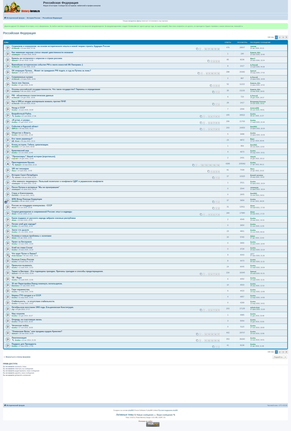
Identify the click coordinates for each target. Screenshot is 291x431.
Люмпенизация (19, 338)
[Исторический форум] (23, 6)
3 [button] (283, 37)
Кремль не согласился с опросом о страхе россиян (37, 58)
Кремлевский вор (20, 150)
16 (205, 49)
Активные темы (125, 414)
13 (205, 334)
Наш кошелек (18, 314)
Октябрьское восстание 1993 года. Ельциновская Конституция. (43, 307)
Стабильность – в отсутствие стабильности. (33, 301)
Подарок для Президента (24, 344)
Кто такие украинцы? (22, 139)
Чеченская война (20, 325)
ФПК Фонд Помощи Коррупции (27, 199)
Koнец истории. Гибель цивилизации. (30, 145)
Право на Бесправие (22, 242)
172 (202, 165)
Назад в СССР (18, 108)
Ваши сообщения (164, 415)
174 (210, 165)
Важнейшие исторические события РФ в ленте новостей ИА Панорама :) (47, 65)
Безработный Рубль (21, 114)
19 (215, 49)
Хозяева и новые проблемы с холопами (31, 236)
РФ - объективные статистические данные (32, 95)
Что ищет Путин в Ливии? (24, 253)
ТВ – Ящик (17, 278)
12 (218, 73)
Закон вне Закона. (21, 83)
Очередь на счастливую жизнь (27, 319)
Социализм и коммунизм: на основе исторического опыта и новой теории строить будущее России (61, 46)
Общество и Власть (21, 133)
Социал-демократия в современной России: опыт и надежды (42, 212)
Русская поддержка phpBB (168, 410)
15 (212, 334)
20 (218, 49)
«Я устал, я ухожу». (21, 120)
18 (212, 49)
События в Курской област (25, 126)
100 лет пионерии (20, 168)
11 (215, 73)
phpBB (130, 410)
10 (212, 73)
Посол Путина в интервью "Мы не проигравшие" (36, 187)
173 (206, 165)
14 (209, 334)
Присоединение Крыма (23, 162)
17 (209, 49)
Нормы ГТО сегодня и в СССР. (26, 295)
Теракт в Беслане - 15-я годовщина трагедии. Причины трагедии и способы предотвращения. (57, 271)
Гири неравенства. (21, 289)
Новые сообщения (145, 415)
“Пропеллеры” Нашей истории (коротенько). (34, 156)
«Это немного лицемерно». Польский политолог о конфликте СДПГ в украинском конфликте (57, 181)
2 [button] (279, 37)
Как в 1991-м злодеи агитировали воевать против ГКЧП (39, 101)
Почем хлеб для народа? (24, 224)
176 (218, 165)
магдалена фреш (134, 21)
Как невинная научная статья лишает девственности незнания (42, 52)
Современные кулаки (22, 77)
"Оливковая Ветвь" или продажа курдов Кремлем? (37, 331)
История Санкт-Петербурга (25, 175)
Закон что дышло (20, 230)
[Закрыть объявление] (285, 26)
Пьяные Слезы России (23, 259)
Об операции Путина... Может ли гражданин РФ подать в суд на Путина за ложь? (51, 70)
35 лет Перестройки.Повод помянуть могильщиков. (37, 283)
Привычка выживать (22, 265)
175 (214, 165)
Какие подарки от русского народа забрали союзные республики (44, 218)
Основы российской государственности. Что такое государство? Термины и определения (56, 89)
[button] (286, 37)
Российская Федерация (19, 33)
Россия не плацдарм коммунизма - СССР (32, 205)
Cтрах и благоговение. (22, 193)
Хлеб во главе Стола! (22, 248)
